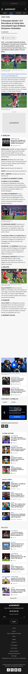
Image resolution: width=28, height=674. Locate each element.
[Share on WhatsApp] (6, 426)
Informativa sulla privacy (14, 653)
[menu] (25, 9)
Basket (14, 639)
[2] (12, 611)
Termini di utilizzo (14, 651)
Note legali (14, 656)
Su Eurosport (14, 645)
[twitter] (12, 669)
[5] (18, 611)
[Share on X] (2, 426)
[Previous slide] (1, 13)
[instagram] (19, 669)
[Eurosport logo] (10, 9)
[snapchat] (15, 669)
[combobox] (14, 616)
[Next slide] (26, 13)
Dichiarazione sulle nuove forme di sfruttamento (14, 658)
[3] (14, 611)
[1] (10, 611)
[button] (2, 9)
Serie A (14, 631)
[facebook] (8, 669)
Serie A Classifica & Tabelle (14, 633)
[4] (16, 611)
